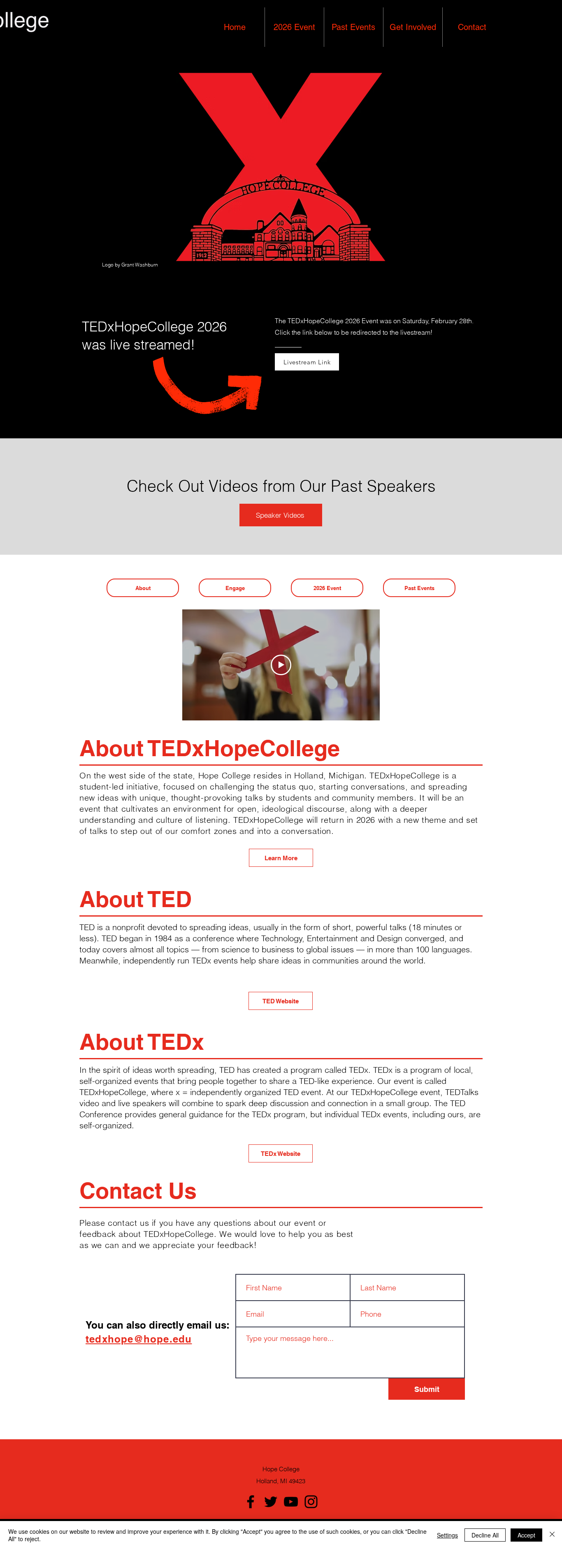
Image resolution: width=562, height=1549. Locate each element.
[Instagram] (311, 1501)
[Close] (552, 1535)
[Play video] (281, 665)
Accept (526, 1535)
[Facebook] (250, 1501)
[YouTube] (291, 1501)
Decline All (485, 1535)
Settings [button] (447, 1535)
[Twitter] (270, 1501)
